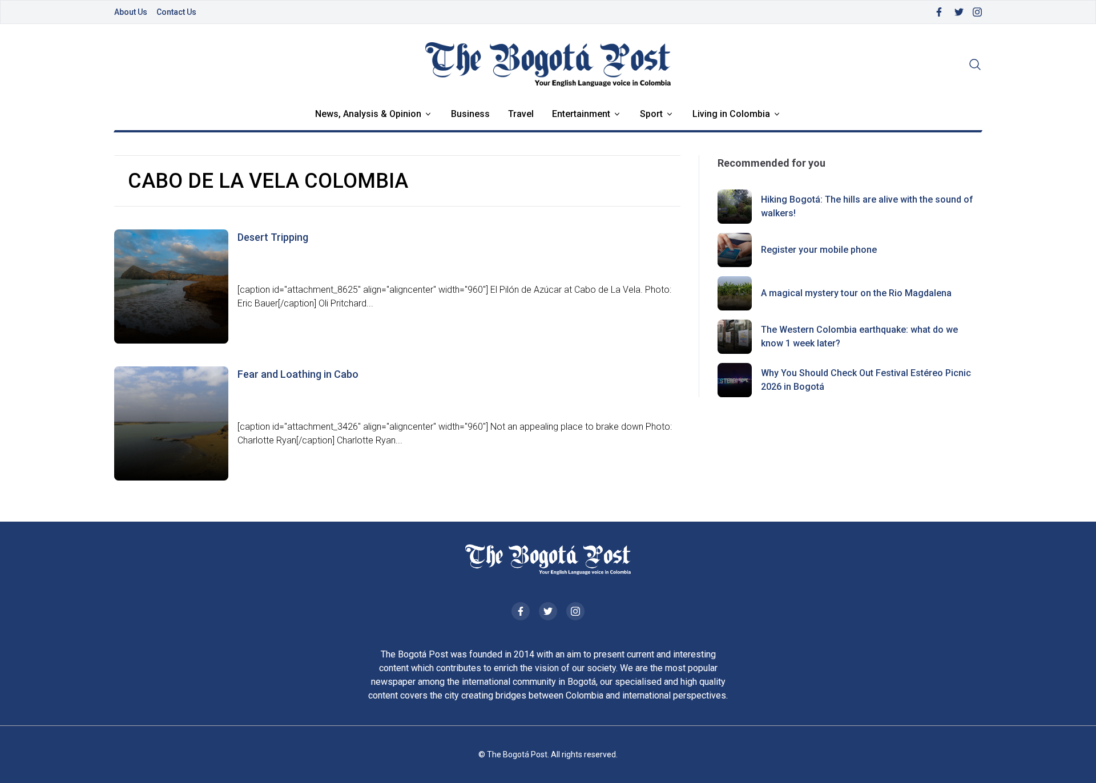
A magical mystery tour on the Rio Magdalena (856, 293)
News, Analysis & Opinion (368, 113)
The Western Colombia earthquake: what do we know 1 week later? (859, 336)
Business (470, 113)
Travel (521, 113)
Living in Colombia (731, 113)
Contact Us (176, 12)
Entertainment (581, 113)
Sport (651, 113)
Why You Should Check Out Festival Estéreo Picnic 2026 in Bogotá (866, 380)
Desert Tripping (272, 237)
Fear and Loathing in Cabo (297, 374)
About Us (130, 12)
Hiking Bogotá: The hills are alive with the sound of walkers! (867, 206)
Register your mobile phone (819, 249)
